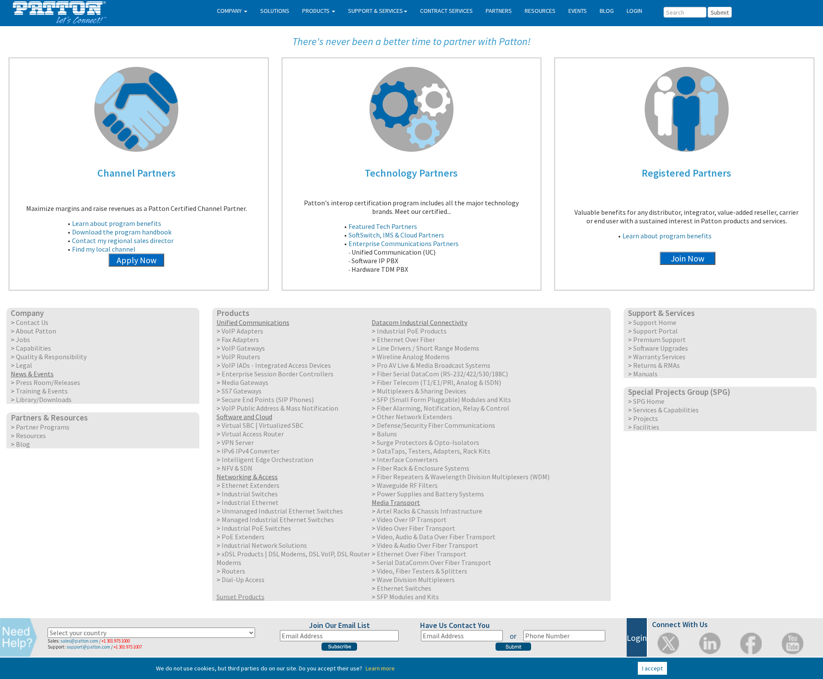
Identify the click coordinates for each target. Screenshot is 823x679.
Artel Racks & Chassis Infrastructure (429, 511)
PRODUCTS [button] (316, 11)
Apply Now (136, 260)
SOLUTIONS (274, 11)
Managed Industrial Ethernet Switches (278, 519)
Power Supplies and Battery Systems (430, 494)
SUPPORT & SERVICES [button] (375, 11)
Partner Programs (42, 427)
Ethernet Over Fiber (406, 339)
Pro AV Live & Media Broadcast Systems (433, 365)
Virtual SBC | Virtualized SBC (262, 425)
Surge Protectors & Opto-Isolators (428, 442)
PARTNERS (499, 11)
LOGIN (634, 11)
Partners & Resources (49, 417)
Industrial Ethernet (250, 502)
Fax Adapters (240, 339)
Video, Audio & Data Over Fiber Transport (436, 536)
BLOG (607, 11)
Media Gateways (245, 382)
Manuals (645, 374)
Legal (24, 365)
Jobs (23, 339)
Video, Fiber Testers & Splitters (422, 571)
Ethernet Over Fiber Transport (421, 554)
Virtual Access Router (253, 434)
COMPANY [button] (230, 11)
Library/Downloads (44, 399)
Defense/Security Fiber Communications (436, 425)
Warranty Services (659, 356)
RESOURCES (540, 11)
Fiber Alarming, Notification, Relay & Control (443, 408)
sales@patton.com (79, 641)
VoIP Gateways (243, 348)
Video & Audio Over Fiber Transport (427, 545)
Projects (645, 418)
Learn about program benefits (116, 223)
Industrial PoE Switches (256, 528)
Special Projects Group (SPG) (679, 392)
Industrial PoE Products (412, 331)
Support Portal (655, 331)
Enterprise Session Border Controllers (277, 374)
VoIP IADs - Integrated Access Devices (276, 365)
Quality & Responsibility (51, 356)
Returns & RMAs (656, 365)
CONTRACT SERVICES (446, 11)
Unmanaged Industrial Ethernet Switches (282, 511)
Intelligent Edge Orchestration (267, 459)
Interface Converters (407, 459)
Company (27, 313)
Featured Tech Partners (382, 226)
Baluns (387, 434)
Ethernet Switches (404, 588)
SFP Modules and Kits (408, 596)
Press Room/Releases (48, 382)
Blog (23, 444)
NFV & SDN (237, 468)
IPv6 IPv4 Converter (250, 451)
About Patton (36, 331)
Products (232, 313)
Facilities (646, 427)
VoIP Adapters (242, 331)
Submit (720, 12)
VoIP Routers (241, 356)
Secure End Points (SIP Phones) (268, 399)
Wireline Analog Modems (413, 356)
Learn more (380, 668)
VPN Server (238, 442)
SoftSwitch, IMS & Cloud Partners (396, 235)
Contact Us (32, 322)
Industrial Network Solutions (264, 545)
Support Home (654, 322)
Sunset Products (240, 596)
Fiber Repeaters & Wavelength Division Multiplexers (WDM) (463, 476)
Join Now (687, 258)
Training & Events (42, 391)
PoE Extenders (243, 536)
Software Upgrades (660, 348)
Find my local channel (103, 249)
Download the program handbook (121, 232)
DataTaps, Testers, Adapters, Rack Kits (433, 451)
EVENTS (577, 11)
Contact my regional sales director (123, 240)
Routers (233, 571)
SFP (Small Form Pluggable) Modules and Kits (444, 399)
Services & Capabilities (666, 410)
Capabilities (33, 348)
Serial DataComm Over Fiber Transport (434, 562)
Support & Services (661, 313)
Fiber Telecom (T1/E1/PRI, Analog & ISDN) (439, 382)
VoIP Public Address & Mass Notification (280, 408)
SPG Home (648, 401)
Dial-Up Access (243, 579)
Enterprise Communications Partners (403, 243)
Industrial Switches (250, 494)
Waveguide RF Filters (407, 485)
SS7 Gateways (241, 391)
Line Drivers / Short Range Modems (428, 348)
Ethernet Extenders (250, 485)
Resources (31, 435)
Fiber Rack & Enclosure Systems (423, 468)
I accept (652, 668)
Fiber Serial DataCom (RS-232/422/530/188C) (442, 374)
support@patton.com (88, 647)
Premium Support (659, 339)
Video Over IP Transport (412, 519)
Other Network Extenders (414, 416)
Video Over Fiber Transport (416, 528)
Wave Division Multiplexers (416, 579)
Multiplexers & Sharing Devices (421, 391)
